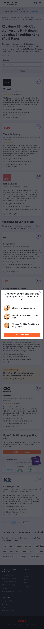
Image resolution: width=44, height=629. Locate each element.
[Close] (40, 292)
